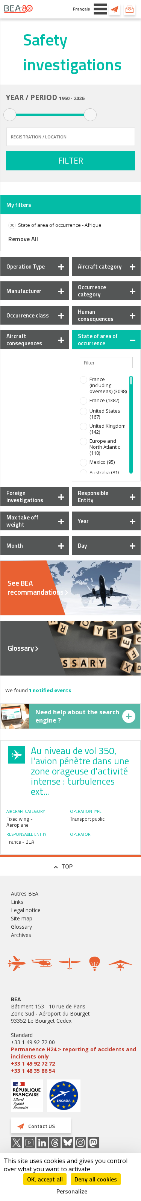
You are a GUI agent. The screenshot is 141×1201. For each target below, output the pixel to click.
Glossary (21, 648)
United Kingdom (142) (107, 429)
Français (81, 9)
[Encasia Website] (63, 1098)
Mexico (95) (102, 462)
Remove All (23, 238)
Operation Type (25, 266)
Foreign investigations (24, 496)
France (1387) (104, 400)
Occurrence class (27, 315)
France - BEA (20, 842)
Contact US (114, 9)
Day (82, 546)
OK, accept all (45, 1179)
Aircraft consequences (24, 339)
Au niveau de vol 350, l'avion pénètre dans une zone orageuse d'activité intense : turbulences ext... (80, 771)
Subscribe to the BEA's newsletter (129, 9)
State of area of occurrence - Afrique (60, 225)
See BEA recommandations (36, 587)
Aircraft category (99, 266)
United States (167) (104, 414)
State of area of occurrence (98, 339)
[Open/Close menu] (100, 9)
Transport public (87, 819)
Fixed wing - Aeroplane (19, 822)
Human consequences (96, 315)
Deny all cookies (95, 1179)
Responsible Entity (93, 496)
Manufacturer (23, 291)
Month (14, 546)
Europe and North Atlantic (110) (104, 447)
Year (83, 521)
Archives (21, 934)
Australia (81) (104, 472)
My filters (18, 205)
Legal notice (26, 910)
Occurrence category (92, 290)
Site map (21, 918)
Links (17, 901)
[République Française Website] (27, 1097)
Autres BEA (24, 893)
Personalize (71, 1191)
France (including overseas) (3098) (108, 385)
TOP (67, 866)
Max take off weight (22, 520)
